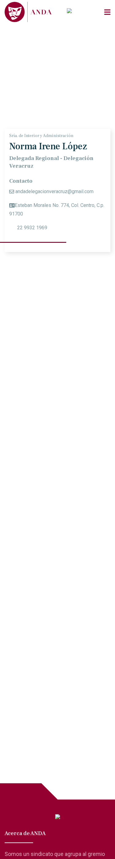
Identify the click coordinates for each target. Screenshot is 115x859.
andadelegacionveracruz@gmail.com (54, 191)
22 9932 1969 (31, 228)
